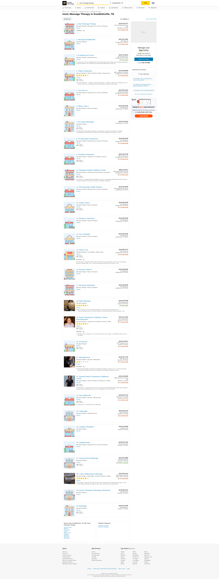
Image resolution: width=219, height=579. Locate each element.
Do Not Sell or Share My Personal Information (105, 568)
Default (125, 19)
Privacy (89, 568)
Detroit (134, 551)
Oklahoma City (148, 557)
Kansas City (136, 557)
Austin (122, 553)
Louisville (135, 562)
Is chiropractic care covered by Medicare (143, 90)
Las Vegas (135, 558)
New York (146, 555)
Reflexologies (96, 359)
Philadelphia (147, 560)
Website (78, 28)
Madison (66, 528)
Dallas (122, 562)
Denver (122, 563)
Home (63, 11)
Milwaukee (147, 553)
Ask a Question (144, 74)
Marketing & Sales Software (69, 563)
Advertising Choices (67, 558)
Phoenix (146, 562)
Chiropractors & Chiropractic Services (112, 73)
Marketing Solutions (67, 562)
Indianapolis (136, 555)
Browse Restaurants (97, 560)
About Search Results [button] (151, 19)
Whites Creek (67, 532)
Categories (94, 558)
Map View (68, 19)
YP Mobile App (95, 555)
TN (68, 11)
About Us (64, 551)
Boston (122, 557)
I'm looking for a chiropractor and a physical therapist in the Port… (142, 85)
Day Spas (89, 359)
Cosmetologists (91, 252)
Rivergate (66, 535)
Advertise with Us (66, 555)
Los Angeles (136, 560)
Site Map (94, 557)
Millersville (67, 537)
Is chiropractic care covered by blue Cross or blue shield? (142, 79)
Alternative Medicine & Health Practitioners (106, 476)
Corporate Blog (66, 557)
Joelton (66, 531)
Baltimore (123, 555)
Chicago (123, 560)
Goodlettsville (74, 11)
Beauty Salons (100, 252)
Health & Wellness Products (94, 73)
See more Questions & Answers (144, 94)
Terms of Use (121, 568)
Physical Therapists (103, 26)
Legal (128, 568)
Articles (94, 551)
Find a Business (96, 553)
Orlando (146, 558)
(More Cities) (132, 548)
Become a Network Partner (69, 560)
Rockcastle (67, 538)
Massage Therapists (81, 26)
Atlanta (122, 551)
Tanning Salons (97, 397)
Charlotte (123, 558)
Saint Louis (147, 563)
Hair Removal (90, 172)
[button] (153, 3)
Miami (145, 551)
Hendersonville (68, 527)
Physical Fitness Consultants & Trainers (105, 172)
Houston (135, 553)
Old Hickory (67, 530)
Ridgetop (66, 534)
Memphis (135, 563)
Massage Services (84, 11)
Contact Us (65, 553)
